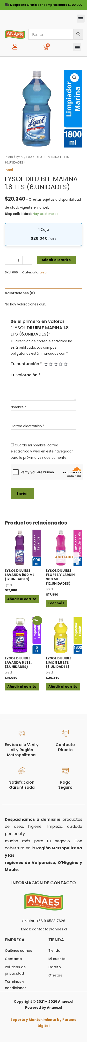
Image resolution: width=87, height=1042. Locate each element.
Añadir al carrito (56, 260)
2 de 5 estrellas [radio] (51, 364)
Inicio (9, 157)
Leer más (56, 603)
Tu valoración (25, 375)
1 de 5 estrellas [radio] (46, 364)
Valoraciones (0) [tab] (20, 293)
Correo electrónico (27, 426)
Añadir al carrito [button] (21, 599)
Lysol (19, 157)
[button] (81, 19)
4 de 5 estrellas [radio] (61, 364)
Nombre (18, 407)
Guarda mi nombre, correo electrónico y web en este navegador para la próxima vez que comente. (42, 451)
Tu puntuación (26, 364)
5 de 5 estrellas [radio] (66, 364)
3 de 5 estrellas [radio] (56, 364)
